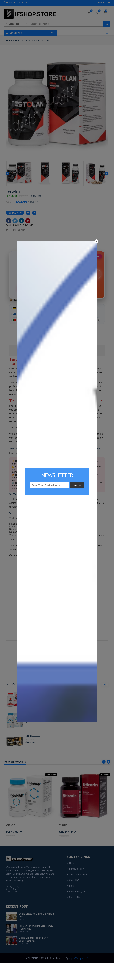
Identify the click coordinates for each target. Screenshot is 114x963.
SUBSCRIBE (77, 485)
